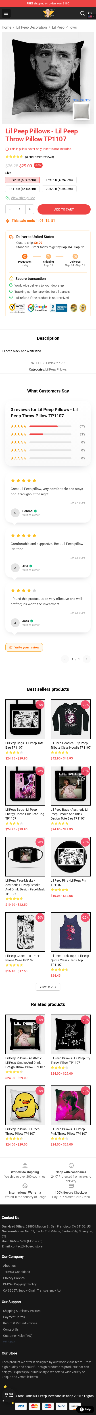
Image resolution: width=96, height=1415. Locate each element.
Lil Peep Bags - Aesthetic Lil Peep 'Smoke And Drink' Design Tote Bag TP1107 (69, 814)
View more (48, 986)
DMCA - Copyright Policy (20, 1284)
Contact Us (11, 1329)
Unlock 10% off (9, 1395)
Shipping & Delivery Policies (21, 1311)
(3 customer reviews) (39, 157)
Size (8, 173)
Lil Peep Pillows (64, 27)
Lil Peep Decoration (31, 27)
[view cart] (89, 13)
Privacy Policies (14, 1278)
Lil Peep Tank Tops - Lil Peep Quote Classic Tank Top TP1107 (70, 960)
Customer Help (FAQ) (17, 1335)
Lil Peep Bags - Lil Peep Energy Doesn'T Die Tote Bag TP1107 (24, 814)
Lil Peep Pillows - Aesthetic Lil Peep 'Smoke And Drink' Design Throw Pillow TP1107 (25, 1062)
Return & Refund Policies (20, 1323)
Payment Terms (14, 1317)
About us (9, 1265)
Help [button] (88, 1409)
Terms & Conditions (16, 1272)
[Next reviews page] (87, 659)
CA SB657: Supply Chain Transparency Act (32, 1290)
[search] (82, 13)
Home (6, 27)
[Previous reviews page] (65, 659)
